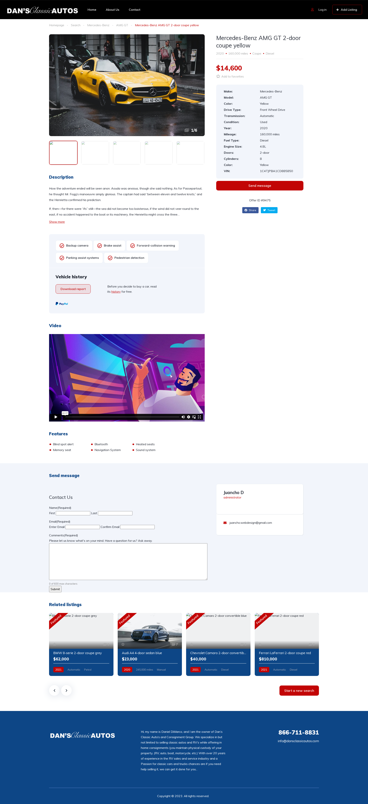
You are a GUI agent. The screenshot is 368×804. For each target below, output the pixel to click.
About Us (112, 9)
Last (94, 513)
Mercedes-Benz (98, 25)
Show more (57, 222)
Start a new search (299, 691)
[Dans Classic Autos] (43, 9)
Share (252, 210)
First (52, 513)
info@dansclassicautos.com (298, 741)
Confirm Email (110, 527)
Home (92, 9)
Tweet (271, 210)
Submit (55, 589)
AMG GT (122, 25)
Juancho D (233, 492)
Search (75, 25)
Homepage (56, 25)
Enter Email (57, 527)
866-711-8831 (298, 732)
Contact (134, 9)
